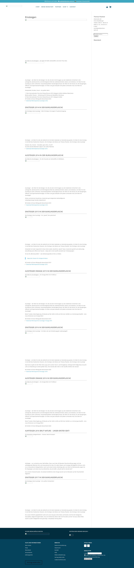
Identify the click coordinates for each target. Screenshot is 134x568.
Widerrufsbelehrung (60, 555)
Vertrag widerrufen (33, 562)
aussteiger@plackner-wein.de (67, 1)
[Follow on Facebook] (85, 545)
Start (38, 7)
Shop (64, 7)
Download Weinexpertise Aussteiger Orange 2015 (39, 320)
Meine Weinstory (47, 7)
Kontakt (73, 7)
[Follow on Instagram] (88, 545)
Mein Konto (28, 545)
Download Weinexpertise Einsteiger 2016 (36, 371)
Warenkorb (28, 550)
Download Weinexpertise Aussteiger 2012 (37, 100)
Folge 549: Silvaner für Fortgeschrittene (37, 258)
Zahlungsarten (29, 555)
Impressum (57, 547)
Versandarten (28, 552)
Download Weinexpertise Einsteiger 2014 (36, 148)
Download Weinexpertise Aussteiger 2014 (37, 205)
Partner (58, 7)
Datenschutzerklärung (60, 545)
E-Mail (85, 553)
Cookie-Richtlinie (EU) (60, 559)
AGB (56, 552)
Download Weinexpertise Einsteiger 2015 (36, 264)
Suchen (96, 36)
